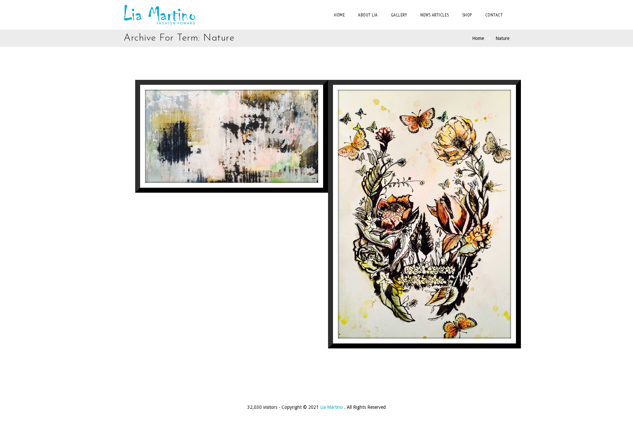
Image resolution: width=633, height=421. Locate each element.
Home (339, 15)
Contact (494, 15)
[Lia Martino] (160, 15)
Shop (467, 15)
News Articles (434, 15)
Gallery (399, 15)
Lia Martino (332, 407)
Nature (502, 38)
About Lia (368, 15)
